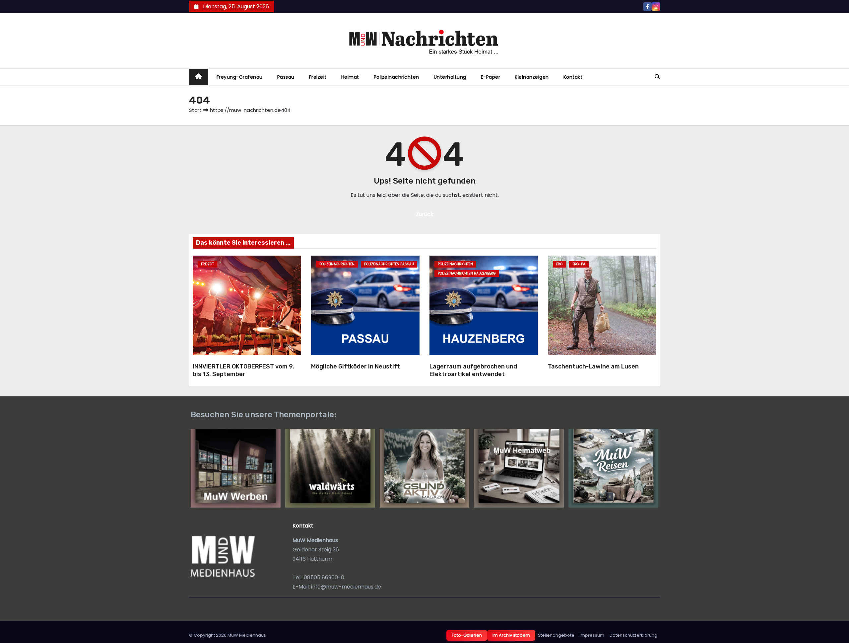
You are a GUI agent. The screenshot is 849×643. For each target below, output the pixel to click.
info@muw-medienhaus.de (346, 587)
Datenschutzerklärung (633, 635)
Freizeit (318, 77)
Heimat (350, 77)
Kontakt (573, 77)
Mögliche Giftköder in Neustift (355, 366)
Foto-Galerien (467, 635)
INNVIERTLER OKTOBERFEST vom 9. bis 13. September (243, 370)
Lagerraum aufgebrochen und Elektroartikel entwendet (473, 370)
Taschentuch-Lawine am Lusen (593, 366)
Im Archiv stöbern (511, 635)
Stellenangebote (556, 635)
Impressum (592, 635)
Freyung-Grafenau (240, 77)
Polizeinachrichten (396, 77)
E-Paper (490, 77)
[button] (657, 77)
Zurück (424, 214)
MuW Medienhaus (247, 635)
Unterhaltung (450, 77)
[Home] (198, 77)
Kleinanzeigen (532, 77)
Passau (285, 77)
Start (195, 110)
